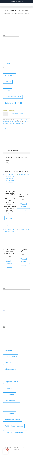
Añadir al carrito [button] (23, 205)
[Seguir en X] (7, 134)
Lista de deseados (11, 401)
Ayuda (7, 407)
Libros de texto (10, 369)
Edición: (8, 82)
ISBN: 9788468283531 (13, 97)
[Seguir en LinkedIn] (17, 134)
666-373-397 (9, 315)
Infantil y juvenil (18, 13)
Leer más (9, 218)
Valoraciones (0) (10, 153)
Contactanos (9, 413)
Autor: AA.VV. (10, 75)
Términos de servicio (12, 420)
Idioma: (8, 90)
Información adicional (12, 150)
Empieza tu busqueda (17, 2)
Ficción (12, 13)
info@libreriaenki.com (13, 322)
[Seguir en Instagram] (14, 134)
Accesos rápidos (11, 375)
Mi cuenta (8, 388)
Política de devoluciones (14, 426)
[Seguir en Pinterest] (11, 134)
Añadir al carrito (18, 114)
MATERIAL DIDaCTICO (21, 123)
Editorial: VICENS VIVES (13, 103)
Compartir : (9, 129)
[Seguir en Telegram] (19, 440)
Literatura (8, 350)
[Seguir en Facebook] (4, 134)
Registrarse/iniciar (11, 382)
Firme (8, 13)
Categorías (9, 344)
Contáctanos (9, 394)
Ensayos (8, 363)
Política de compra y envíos (15, 432)
